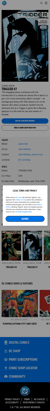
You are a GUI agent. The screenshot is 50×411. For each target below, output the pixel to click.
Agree (25, 218)
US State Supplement (23, 212)
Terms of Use (20, 200)
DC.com (19, 197)
